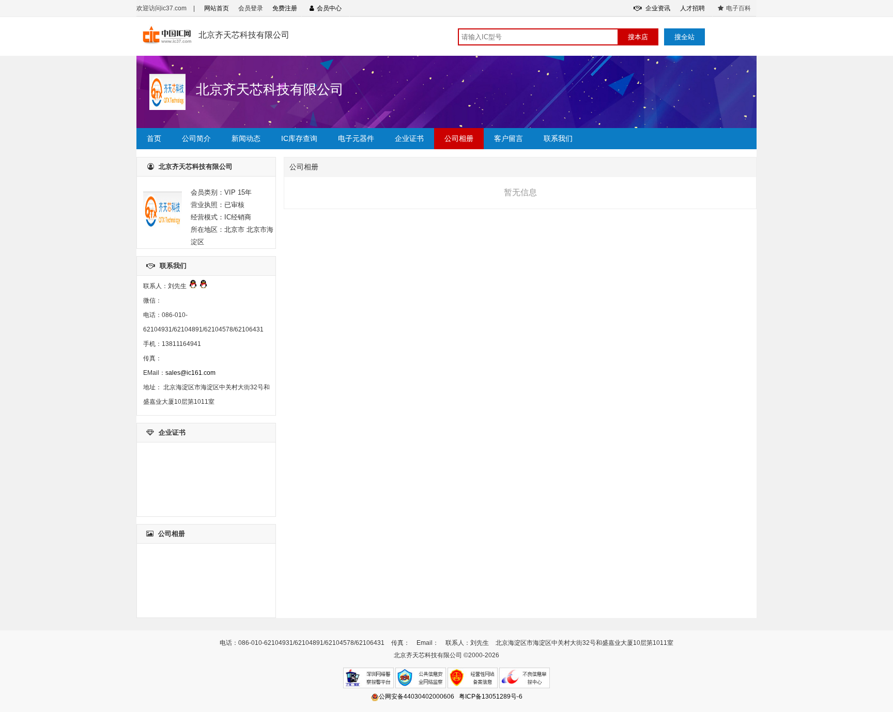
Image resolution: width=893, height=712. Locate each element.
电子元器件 (356, 138)
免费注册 (284, 8)
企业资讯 (657, 8)
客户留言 (508, 138)
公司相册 (458, 138)
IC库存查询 (299, 138)
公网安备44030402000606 (416, 696)
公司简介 (196, 138)
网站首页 (216, 8)
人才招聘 (692, 8)
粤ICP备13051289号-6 (490, 696)
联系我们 (558, 138)
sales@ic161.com (190, 372)
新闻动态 (246, 138)
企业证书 (409, 138)
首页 (154, 138)
